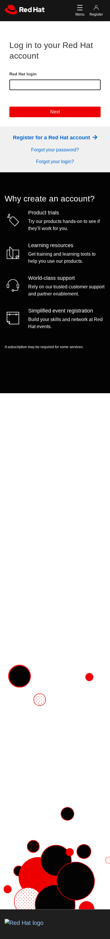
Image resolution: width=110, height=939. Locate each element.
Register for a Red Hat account (52, 137)
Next (55, 111)
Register (96, 14)
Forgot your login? (55, 161)
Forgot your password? (55, 149)
